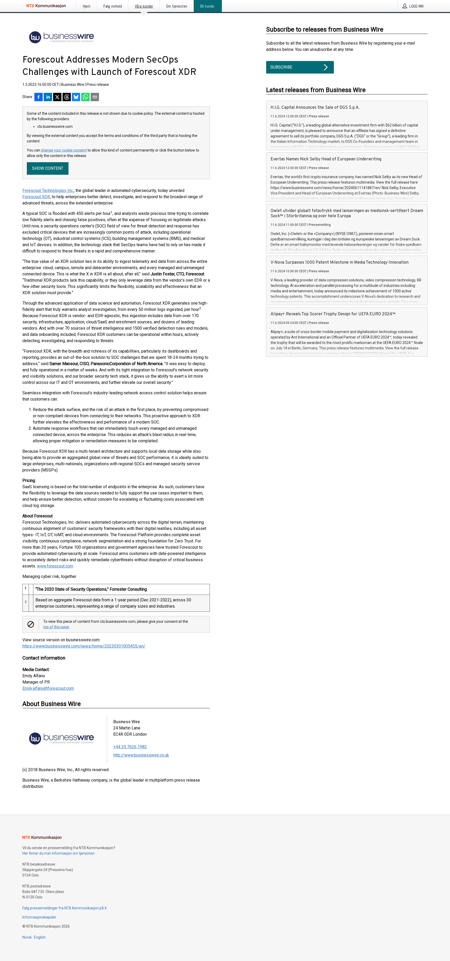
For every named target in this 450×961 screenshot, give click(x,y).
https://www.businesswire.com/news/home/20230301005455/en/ (83, 646)
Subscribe (281, 67)
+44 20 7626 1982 (130, 746)
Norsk (27, 937)
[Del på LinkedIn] (48, 97)
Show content (47, 168)
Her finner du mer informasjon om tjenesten (58, 853)
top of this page (56, 627)
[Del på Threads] (67, 97)
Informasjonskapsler (39, 917)
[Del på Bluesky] (76, 97)
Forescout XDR (36, 196)
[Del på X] (57, 97)
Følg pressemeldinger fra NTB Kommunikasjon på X (64, 908)
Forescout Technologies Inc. (48, 190)
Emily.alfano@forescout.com (48, 688)
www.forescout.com (55, 566)
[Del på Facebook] (38, 97)
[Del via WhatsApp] (85, 97)
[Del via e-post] (95, 97)
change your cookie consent (64, 150)
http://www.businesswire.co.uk (141, 755)
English (40, 937)
